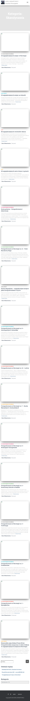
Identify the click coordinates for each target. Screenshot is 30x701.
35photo (20, 694)
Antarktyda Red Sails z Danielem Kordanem (12, 669)
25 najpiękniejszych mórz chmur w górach (15, 171)
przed (13, 67)
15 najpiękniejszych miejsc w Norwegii (13, 56)
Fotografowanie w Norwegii (7, 207)
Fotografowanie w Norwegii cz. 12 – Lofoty (15, 368)
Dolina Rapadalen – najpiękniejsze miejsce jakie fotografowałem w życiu (15, 289)
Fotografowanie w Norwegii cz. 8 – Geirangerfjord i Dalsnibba (12, 329)
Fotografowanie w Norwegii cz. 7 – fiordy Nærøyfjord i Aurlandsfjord (14, 407)
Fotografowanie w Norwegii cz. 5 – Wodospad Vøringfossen (12, 446)
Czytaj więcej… (4, 65)
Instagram (10, 694)
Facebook (8, 694)
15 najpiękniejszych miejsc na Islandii (13, 95)
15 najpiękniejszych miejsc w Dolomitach (11, 674)
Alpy (2, 129)
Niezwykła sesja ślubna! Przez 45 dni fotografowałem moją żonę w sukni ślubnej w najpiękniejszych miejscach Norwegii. (15, 644)
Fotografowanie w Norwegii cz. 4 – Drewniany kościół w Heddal (12, 486)
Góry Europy (4, 93)
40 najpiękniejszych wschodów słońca (13, 132)
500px (14, 694)
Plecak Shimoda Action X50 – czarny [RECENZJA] (13, 672)
